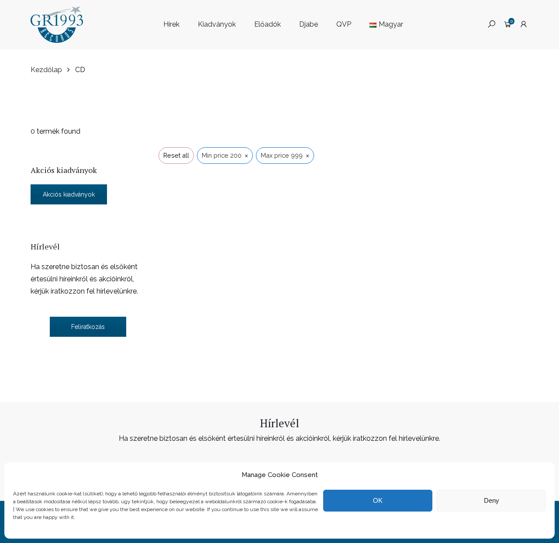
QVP (343, 24)
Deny (491, 500)
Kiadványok (217, 24)
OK (378, 500)
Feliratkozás (88, 326)
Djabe (308, 24)
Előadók (267, 24)
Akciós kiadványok (69, 194)
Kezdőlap (46, 70)
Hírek (171, 24)
